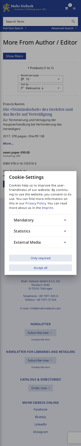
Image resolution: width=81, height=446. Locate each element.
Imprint (47, 208)
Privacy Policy (35, 203)
